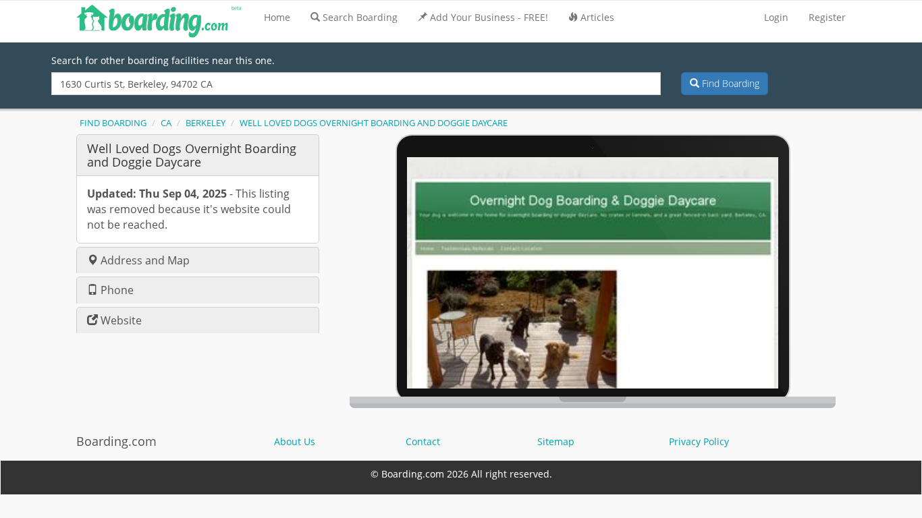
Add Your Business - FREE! (489, 17)
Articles (597, 17)
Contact (423, 441)
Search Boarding (360, 17)
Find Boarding (729, 83)
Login (776, 17)
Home (277, 17)
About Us (294, 441)
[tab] (197, 154)
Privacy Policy (699, 441)
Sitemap (555, 441)
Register (827, 17)
